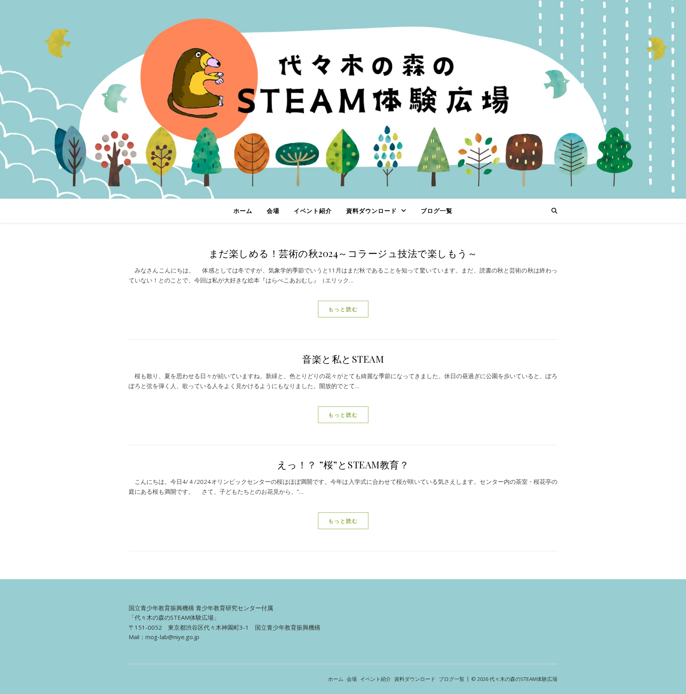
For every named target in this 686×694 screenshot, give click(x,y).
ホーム (242, 211)
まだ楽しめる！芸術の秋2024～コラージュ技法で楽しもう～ (343, 253)
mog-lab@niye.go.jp (172, 637)
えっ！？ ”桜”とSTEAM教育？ (343, 464)
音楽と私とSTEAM (343, 358)
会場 (273, 211)
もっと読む (343, 309)
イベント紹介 (313, 211)
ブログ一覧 (437, 211)
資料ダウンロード (371, 211)
